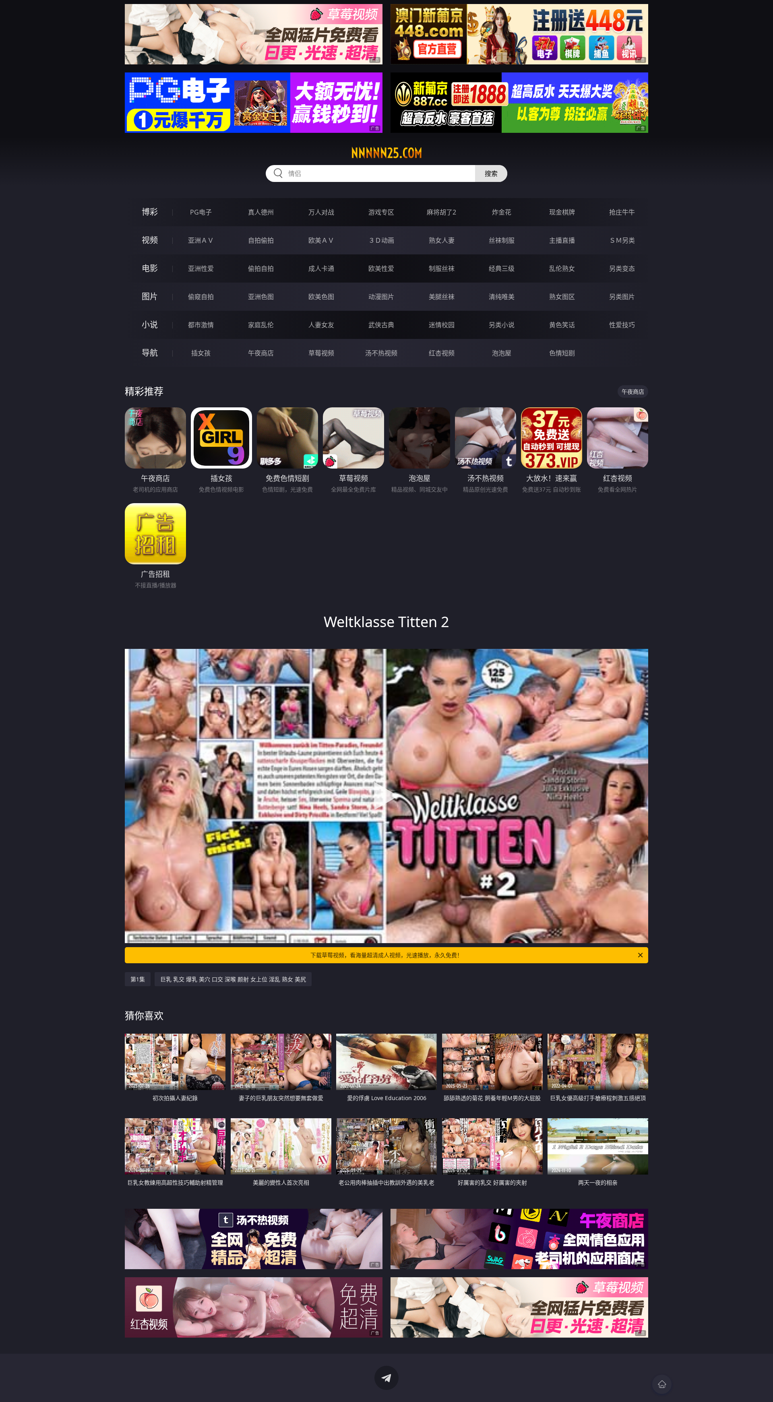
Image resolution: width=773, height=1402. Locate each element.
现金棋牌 (562, 212)
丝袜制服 (502, 240)
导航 (150, 352)
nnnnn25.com (386, 153)
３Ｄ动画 (381, 240)
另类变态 (622, 268)
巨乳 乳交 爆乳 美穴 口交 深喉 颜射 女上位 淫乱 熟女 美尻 (233, 979)
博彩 (150, 211)
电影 (150, 268)
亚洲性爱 (201, 268)
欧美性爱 (381, 268)
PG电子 (201, 212)
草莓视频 (321, 353)
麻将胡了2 (441, 212)
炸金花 (501, 212)
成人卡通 (321, 268)
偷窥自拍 (201, 296)
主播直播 (562, 240)
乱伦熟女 (562, 268)
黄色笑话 (562, 324)
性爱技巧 (622, 324)
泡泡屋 (501, 353)
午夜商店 (261, 353)
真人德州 (261, 212)
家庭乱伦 (261, 324)
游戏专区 (381, 212)
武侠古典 (381, 324)
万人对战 (321, 212)
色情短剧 (562, 353)
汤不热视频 (381, 353)
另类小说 (502, 324)
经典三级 (502, 268)
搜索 (491, 173)
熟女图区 (562, 296)
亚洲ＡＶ (201, 240)
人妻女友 (321, 324)
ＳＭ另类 (622, 240)
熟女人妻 (442, 240)
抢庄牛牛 (622, 212)
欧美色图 (321, 296)
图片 (150, 296)
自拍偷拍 (261, 240)
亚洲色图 (261, 296)
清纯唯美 (502, 296)
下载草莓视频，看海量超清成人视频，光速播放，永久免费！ (386, 955)
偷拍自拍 (261, 268)
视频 (150, 240)
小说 (150, 324)
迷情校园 (442, 324)
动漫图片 (381, 296)
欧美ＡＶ (321, 240)
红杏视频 (442, 353)
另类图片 (622, 296)
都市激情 (201, 324)
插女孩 (201, 353)
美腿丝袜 (442, 296)
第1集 (137, 979)
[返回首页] (662, 1384)
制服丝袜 (442, 268)
